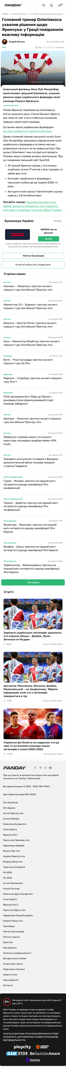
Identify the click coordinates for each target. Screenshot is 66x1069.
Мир (4, 47)
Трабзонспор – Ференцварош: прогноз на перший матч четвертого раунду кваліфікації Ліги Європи (31, 569)
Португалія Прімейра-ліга (16, 840)
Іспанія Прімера (11, 818)
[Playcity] (22, 1047)
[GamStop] (17, 1053)
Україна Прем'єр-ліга (14, 856)
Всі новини (33, 582)
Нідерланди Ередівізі (13, 845)
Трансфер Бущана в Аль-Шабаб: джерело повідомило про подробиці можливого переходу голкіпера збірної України (32, 206)
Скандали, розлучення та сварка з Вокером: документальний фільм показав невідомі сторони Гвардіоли (31, 462)
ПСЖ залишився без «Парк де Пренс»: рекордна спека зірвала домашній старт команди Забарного (29, 400)
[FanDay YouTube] (50, 768)
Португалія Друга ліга (14, 910)
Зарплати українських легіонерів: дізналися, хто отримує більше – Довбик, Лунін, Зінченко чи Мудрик (33, 636)
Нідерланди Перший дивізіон (18, 915)
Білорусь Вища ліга (13, 861)
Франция (8, 374)
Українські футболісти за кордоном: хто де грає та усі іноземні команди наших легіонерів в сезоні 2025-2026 (31, 746)
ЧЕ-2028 (7, 872)
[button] (44, 5)
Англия (7, 282)
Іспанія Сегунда (11, 888)
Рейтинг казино (11, 937)
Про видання (10, 947)
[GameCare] (33, 1060)
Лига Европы (10, 521)
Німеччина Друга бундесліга (18, 894)
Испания (8, 356)
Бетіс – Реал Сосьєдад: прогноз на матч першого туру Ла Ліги (28, 361)
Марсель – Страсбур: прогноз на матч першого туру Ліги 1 (33, 380)
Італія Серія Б (10, 899)
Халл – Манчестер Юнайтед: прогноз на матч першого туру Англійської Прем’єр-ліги (32, 343)
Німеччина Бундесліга (14, 824)
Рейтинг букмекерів (33, 256)
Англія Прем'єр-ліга (13, 813)
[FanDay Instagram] (45, 768)
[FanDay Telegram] (40, 768)
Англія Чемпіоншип (13, 883)
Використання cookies (14, 958)
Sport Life (8, 942)
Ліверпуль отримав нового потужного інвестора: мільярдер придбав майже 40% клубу (30, 440)
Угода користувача (13, 964)
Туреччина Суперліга (14, 867)
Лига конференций (13, 477)
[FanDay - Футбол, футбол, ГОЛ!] (13, 5)
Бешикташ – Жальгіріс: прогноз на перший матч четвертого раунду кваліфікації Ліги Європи (30, 528)
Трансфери (9, 926)
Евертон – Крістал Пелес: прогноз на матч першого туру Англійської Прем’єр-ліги (30, 324)
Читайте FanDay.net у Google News (33, 264)
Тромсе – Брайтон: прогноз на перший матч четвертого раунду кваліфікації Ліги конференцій (31, 506)
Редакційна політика (14, 969)
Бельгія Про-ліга (11, 851)
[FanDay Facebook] (35, 768)
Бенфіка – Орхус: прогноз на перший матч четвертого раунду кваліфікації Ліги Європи (31, 548)
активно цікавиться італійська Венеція (27, 131)
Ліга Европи (9, 808)
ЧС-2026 (7, 878)
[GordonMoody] (42, 1047)
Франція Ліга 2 (10, 904)
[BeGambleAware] (45, 1054)
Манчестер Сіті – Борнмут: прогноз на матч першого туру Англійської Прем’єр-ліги (30, 306)
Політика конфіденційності (17, 953)
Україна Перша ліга (13, 921)
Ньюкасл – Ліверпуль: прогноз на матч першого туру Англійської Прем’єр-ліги (28, 288)
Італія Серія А (10, 829)
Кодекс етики (10, 974)
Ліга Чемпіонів (10, 802)
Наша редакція (10, 980)
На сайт (48, 239)
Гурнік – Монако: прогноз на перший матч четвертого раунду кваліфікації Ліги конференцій (29, 484)
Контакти (8, 985)
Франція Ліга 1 (10, 835)
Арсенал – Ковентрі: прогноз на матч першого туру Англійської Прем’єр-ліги (32, 420)
